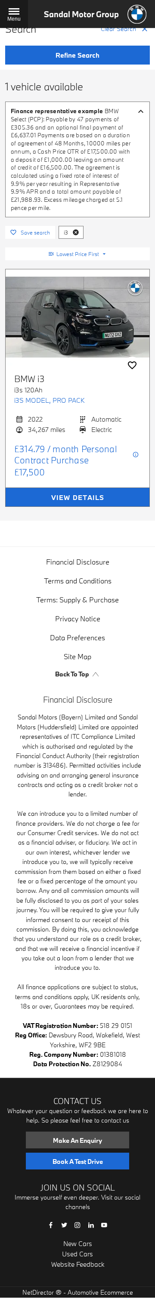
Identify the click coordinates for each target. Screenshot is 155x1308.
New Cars (77, 1243)
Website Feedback (77, 1264)
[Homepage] (136, 14)
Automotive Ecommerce (100, 1292)
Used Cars (77, 1253)
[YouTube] (104, 1224)
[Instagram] (77, 1224)
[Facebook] (50, 1224)
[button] (76, 232)
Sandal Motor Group (81, 14)
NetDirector (39, 1292)
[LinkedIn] (91, 1224)
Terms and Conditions (78, 580)
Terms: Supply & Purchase (77, 599)
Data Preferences (77, 637)
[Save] (132, 365)
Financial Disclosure (77, 561)
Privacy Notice (77, 618)
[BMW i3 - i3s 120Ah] (77, 317)
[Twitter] (64, 1224)
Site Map (77, 656)
